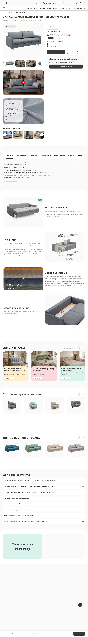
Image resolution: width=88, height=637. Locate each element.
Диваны (29, 8)
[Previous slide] (79, 394)
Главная (5, 12)
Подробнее (9, 378)
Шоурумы (76, 8)
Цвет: (48, 24)
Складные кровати (45, 8)
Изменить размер (66, 66)
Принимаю (79, 634)
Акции (35, 8)
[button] (40, 40)
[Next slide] (83, 348)
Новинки (68, 8)
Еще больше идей (69, 348)
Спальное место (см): (53, 31)
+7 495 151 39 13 (51, 3)
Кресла (55, 8)
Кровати (61, 8)
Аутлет (82, 8)
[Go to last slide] (79, 348)
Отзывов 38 (40, 20)
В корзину (56, 52)
